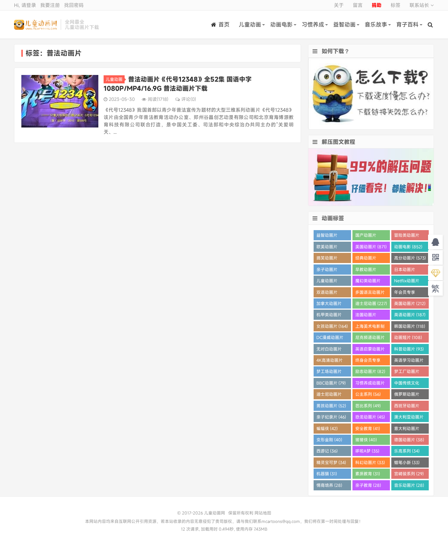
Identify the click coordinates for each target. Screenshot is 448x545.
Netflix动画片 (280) (406, 282)
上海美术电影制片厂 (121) (370, 327)
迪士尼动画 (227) (371, 303)
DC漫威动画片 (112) (329, 338)
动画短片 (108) (408, 337)
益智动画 (344, 24)
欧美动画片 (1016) (326, 248)
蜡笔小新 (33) (407, 462)
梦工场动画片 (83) (329, 372)
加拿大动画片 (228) (329, 305)
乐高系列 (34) (407, 451)
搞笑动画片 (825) (326, 259)
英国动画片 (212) (410, 303)
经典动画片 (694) (365, 259)
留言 (358, 5)
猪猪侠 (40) (366, 439)
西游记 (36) (327, 451)
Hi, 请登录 (25, 5)
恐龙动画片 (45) (370, 417)
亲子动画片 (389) (326, 271)
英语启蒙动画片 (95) (370, 350)
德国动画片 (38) (409, 439)
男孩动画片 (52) (331, 405)
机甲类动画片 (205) (329, 316)
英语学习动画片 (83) (409, 361)
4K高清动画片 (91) (329, 361)
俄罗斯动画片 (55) (406, 395)
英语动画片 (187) (410, 314)
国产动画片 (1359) (365, 236)
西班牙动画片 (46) (406, 407)
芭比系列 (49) (368, 405)
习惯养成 (313, 24)
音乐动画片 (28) (409, 485)
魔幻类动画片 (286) (367, 282)
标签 (395, 5)
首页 (224, 24)
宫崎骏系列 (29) (409, 473)
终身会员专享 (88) (367, 361)
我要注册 (50, 5)
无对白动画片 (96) (329, 350)
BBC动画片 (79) (331, 383)
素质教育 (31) (367, 473)
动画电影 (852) (408, 246)
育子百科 (407, 24)
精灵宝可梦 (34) (331, 462)
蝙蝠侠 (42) (327, 428)
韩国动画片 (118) (409, 326)
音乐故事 (376, 24)
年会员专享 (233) (404, 293)
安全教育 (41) (367, 428)
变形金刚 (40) (329, 439)
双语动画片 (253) (326, 293)
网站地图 (262, 513)
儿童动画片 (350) (326, 282)
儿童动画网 (35, 24)
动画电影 (281, 24)
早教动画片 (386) (365, 271)
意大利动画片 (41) (406, 430)
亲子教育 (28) (368, 485)
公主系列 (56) (368, 394)
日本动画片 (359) (404, 271)
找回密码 (74, 5)
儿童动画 (250, 24)
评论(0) (188, 99)
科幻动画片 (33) (370, 462)
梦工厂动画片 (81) (406, 372)
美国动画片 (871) (371, 246)
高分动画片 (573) (410, 258)
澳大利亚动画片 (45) (409, 418)
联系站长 (420, 5)
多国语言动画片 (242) (370, 293)
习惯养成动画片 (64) (370, 384)
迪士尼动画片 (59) (329, 395)
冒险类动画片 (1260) (406, 236)
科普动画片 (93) (409, 349)
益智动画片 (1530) (326, 236)
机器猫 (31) (326, 473)
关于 (339, 5)
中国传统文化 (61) (406, 384)
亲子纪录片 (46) (331, 417)
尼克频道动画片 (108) (370, 338)
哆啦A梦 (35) (367, 451)
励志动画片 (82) (370, 371)
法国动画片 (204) (365, 316)
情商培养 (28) (329, 485)
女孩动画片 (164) (332, 326)
